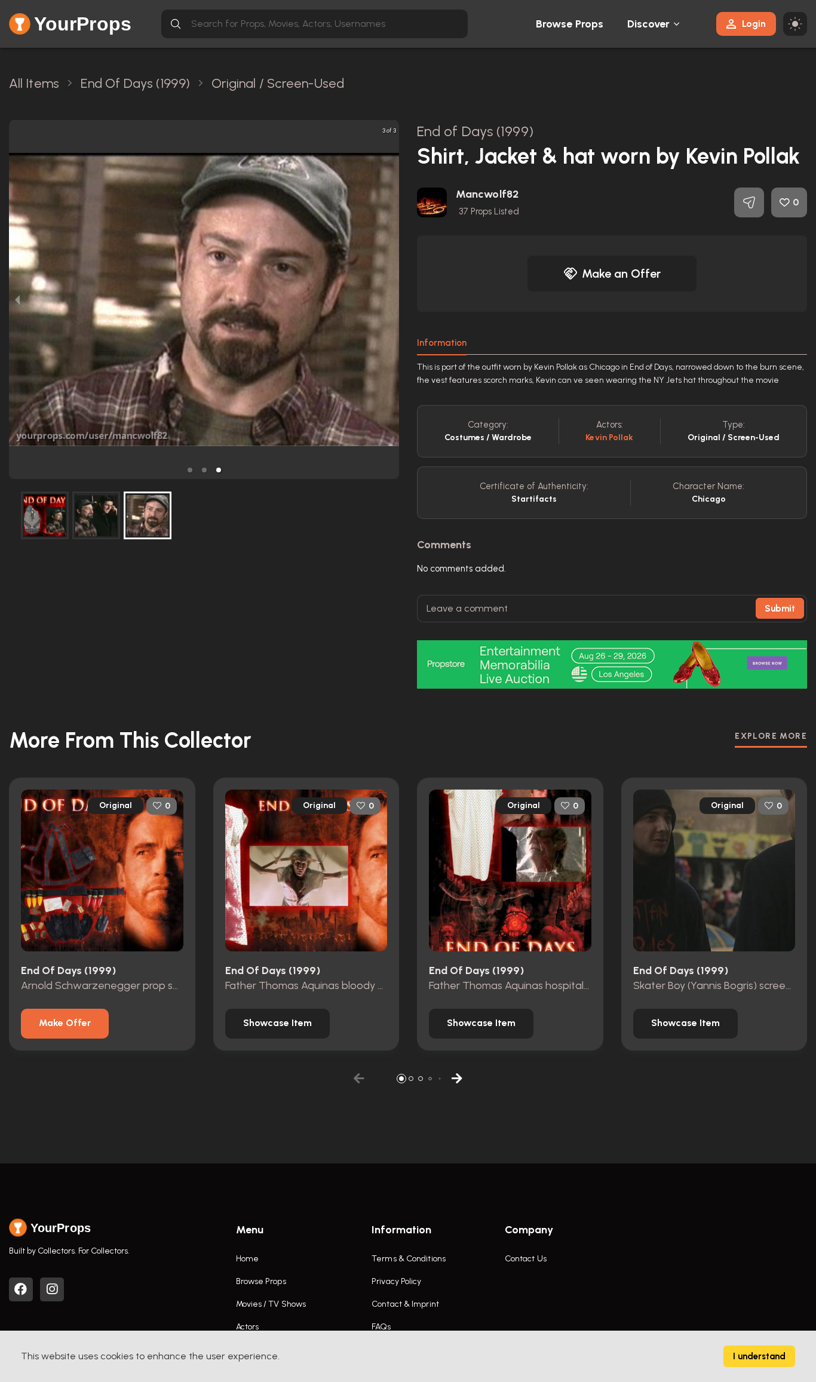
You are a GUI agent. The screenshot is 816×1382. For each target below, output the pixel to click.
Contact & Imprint (405, 1304)
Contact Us (526, 1259)
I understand (759, 1356)
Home (247, 1259)
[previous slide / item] (17, 299)
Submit (780, 608)
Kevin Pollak (609, 437)
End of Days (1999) (475, 131)
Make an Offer (621, 273)
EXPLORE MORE (771, 736)
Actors (247, 1327)
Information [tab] (442, 342)
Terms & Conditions (409, 1259)
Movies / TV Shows (271, 1304)
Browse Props (569, 23)
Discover (648, 23)
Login (754, 23)
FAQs (381, 1327)
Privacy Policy (396, 1281)
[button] (190, 470)
